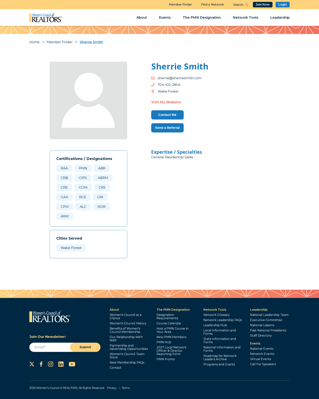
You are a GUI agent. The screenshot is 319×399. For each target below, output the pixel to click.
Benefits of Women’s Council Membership (125, 330)
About (141, 18)
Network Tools (245, 18)
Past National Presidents (268, 330)
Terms (126, 388)
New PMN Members (171, 337)
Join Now (263, 4)
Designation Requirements (167, 316)
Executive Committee (266, 320)
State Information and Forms (219, 340)
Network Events (262, 354)
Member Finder (180, 4)
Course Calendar (169, 323)
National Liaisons (262, 325)
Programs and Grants (219, 364)
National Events (261, 348)
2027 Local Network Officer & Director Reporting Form (171, 351)
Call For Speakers (263, 364)
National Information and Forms (222, 349)
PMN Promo (166, 359)
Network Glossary (216, 315)
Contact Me (167, 115)
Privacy (111, 388)
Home (34, 42)
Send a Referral (167, 127)
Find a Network (212, 4)
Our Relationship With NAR (126, 338)
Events (165, 18)
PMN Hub (164, 342)
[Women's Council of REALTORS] (45, 17)
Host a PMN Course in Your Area (172, 330)
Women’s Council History (128, 323)
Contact (115, 367)
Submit (85, 347)
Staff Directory (261, 335)
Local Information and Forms (219, 332)
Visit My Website (166, 102)
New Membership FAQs (127, 362)
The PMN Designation (202, 18)
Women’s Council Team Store (127, 355)
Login (282, 4)
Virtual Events (260, 359)
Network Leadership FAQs (222, 320)
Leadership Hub (215, 325)
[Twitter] (31, 364)
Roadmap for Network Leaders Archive (220, 357)
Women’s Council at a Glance (125, 316)
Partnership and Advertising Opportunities (129, 347)
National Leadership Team (269, 315)
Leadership (280, 18)
